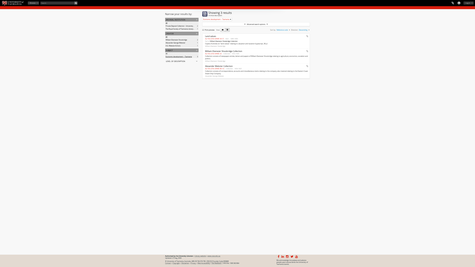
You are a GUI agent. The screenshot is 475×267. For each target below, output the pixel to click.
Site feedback (216, 263)
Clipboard (453, 3)
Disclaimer (185, 263)
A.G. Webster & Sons (173, 46)
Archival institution (175, 19)
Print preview (209, 30)
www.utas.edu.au (214, 256)
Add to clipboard (307, 36)
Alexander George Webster (175, 43)
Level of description (175, 61)
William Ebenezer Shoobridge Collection (224, 41)
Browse (32, 3)
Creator (170, 33)
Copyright (176, 263)
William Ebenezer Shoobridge (176, 40)
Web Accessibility (204, 263)
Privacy (193, 263)
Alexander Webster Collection (219, 66)
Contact (168, 263)
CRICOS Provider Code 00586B (217, 261)
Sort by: (273, 30)
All (166, 23)
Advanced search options (256, 24)
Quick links (459, 3)
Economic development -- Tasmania (179, 57)
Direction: (294, 30)
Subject (169, 50)
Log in (468, 3)
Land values (210, 36)
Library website (200, 256)
